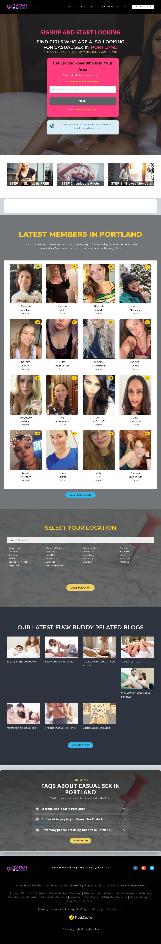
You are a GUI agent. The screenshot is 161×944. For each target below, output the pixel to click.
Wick (62, 310)
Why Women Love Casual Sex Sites (136, 694)
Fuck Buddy (91, 897)
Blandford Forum (54, 548)
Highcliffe (50, 554)
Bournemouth (62, 365)
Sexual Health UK (108, 893)
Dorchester (88, 551)
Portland (22, 540)
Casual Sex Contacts (54, 897)
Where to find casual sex (21, 727)
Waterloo (25, 421)
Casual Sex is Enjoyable (97, 727)
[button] (80, 808)
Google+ (74, 893)
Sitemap (89, 893)
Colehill (98, 310)
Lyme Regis (88, 554)
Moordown (25, 310)
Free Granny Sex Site (79, 901)
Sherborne (88, 558)
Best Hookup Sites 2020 (59, 661)
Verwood (87, 561)
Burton (25, 365)
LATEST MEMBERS (109, 7)
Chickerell (13, 551)
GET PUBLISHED (88, 7)
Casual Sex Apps (140, 897)
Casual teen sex (130, 661)
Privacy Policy (58, 893)
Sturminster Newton (18, 561)
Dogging (13, 897)
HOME (71, 7)
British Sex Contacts (114, 897)
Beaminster (14, 548)
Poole (99, 476)
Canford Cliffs (98, 421)
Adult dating (30, 897)
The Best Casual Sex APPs (60, 727)
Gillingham (14, 554)
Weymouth (14, 565)
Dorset (25, 313)
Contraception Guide (135, 893)
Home (12, 540)
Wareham (124, 561)
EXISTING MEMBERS (143, 7)
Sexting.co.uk (115, 909)
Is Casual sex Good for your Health (99, 663)
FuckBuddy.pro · (97, 909)
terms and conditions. (87, 109)
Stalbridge (125, 558)
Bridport (124, 548)
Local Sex (76, 897)
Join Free (78, 840)
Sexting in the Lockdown (21, 661)
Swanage (50, 561)
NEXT (83, 101)
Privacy (14, 893)
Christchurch (52, 551)
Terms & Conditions (34, 893)
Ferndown (125, 551)
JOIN (125, 7)
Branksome (135, 421)
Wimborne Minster (55, 565)
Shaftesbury (52, 558)
